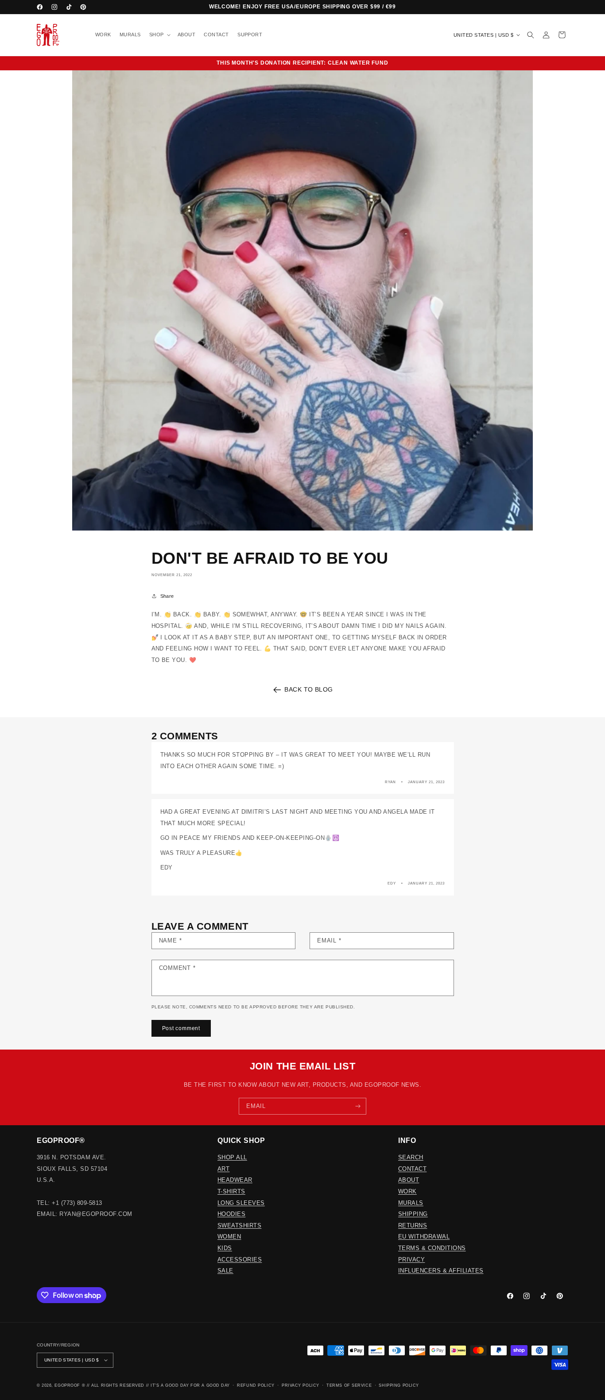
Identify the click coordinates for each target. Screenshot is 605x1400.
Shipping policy (399, 1385)
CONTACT (412, 1168)
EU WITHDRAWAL (424, 1236)
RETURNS (412, 1225)
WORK (407, 1191)
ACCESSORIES (239, 1259)
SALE (225, 1270)
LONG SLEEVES (241, 1203)
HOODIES (231, 1214)
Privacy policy (300, 1385)
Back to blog (308, 689)
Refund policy (255, 1385)
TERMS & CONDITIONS (432, 1248)
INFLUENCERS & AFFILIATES (441, 1270)
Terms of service (349, 1385)
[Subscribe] (358, 1106)
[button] (159, 35)
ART (223, 1168)
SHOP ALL (232, 1157)
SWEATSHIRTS (239, 1225)
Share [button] (167, 596)
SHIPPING (413, 1214)
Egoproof (67, 1385)
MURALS (410, 1203)
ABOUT (408, 1180)
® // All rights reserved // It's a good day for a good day (156, 1385)
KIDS (224, 1248)
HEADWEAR (234, 1180)
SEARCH (410, 1157)
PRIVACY (411, 1259)
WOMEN (229, 1236)
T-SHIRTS (231, 1191)
